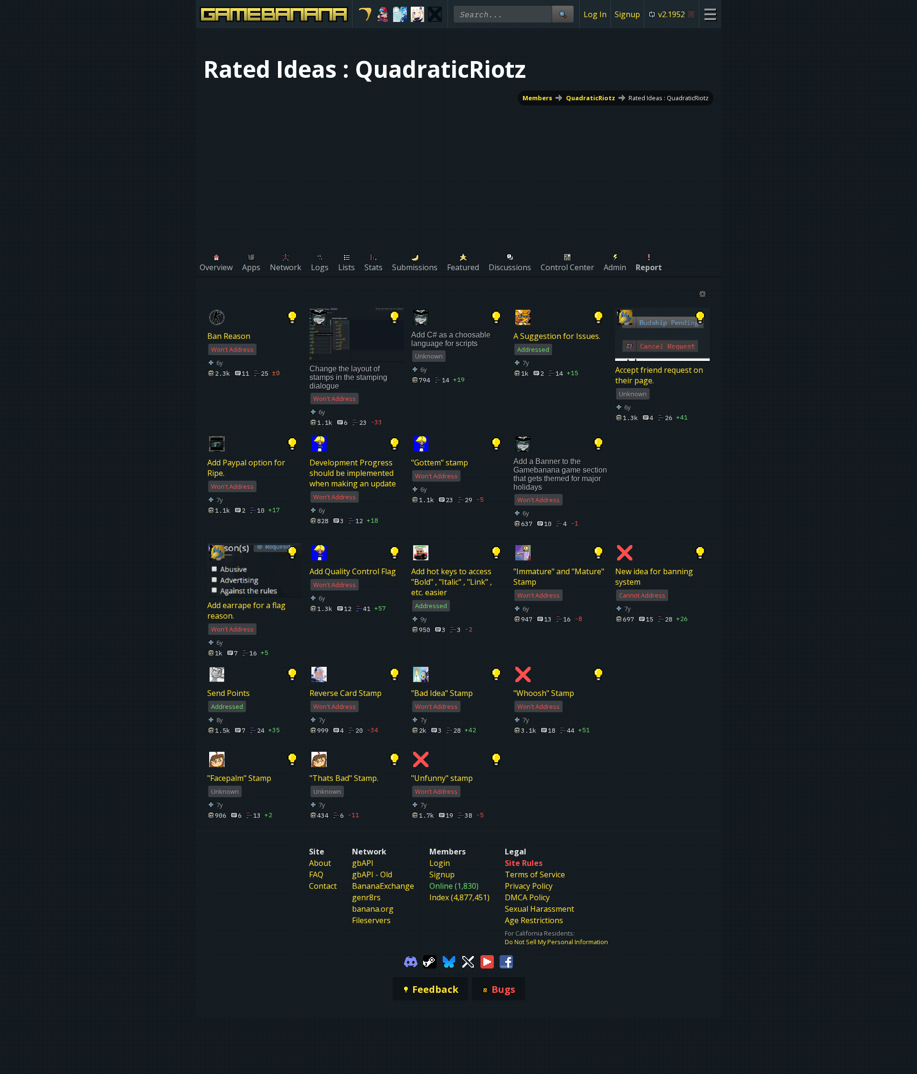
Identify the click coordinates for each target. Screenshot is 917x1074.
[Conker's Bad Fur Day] (435, 14)
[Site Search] (563, 14)
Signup (627, 14)
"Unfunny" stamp (442, 778)
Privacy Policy (529, 886)
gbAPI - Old (372, 874)
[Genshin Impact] (418, 14)
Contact (323, 886)
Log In (595, 14)
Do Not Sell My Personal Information (556, 941)
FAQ (316, 874)
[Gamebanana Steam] (429, 961)
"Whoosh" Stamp (543, 693)
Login (439, 863)
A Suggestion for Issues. (556, 336)
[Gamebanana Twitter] (468, 961)
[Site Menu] (710, 14)
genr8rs (366, 897)
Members (537, 98)
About (320, 863)
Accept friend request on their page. (659, 375)
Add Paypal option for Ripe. (246, 467)
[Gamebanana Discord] (410, 961)
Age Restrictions (534, 920)
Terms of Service (535, 874)
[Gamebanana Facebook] (506, 961)
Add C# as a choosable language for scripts (450, 339)
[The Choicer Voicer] (400, 14)
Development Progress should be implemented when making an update (352, 473)
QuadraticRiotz (590, 98)
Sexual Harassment (539, 909)
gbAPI (362, 863)
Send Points (228, 693)
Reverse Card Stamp (345, 693)
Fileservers (371, 920)
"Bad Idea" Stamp (442, 693)
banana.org (373, 909)
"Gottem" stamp (439, 462)
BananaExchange (383, 886)
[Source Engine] (365, 14)
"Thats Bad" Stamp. (343, 778)
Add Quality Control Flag (352, 571)
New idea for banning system (654, 576)
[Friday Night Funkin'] (383, 14)
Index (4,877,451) (459, 897)
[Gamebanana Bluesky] (449, 961)
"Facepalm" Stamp (239, 778)
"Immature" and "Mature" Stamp (558, 576)
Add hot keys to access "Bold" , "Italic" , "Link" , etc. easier (451, 582)
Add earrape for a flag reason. (246, 610)
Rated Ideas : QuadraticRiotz (669, 98)
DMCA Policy (527, 897)
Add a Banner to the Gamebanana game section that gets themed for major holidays (560, 474)
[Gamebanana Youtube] (487, 961)
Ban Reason (228, 336)
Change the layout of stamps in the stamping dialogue (348, 377)
